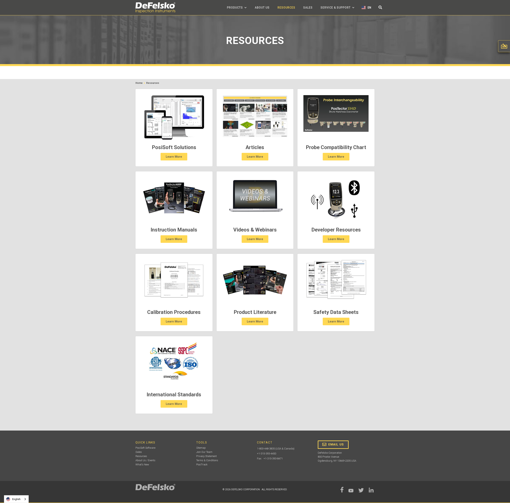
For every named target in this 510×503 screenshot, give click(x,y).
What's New (142, 464)
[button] (237, 8)
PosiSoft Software (145, 447)
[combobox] (16, 499)
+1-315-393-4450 (266, 453)
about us (262, 7)
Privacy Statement (206, 456)
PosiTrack (202, 464)
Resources (286, 7)
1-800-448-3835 (266, 448)
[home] (155, 7)
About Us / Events (145, 460)
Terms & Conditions (207, 460)
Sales (308, 7)
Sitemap (201, 447)
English (16, 499)
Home (139, 83)
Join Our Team (204, 451)
